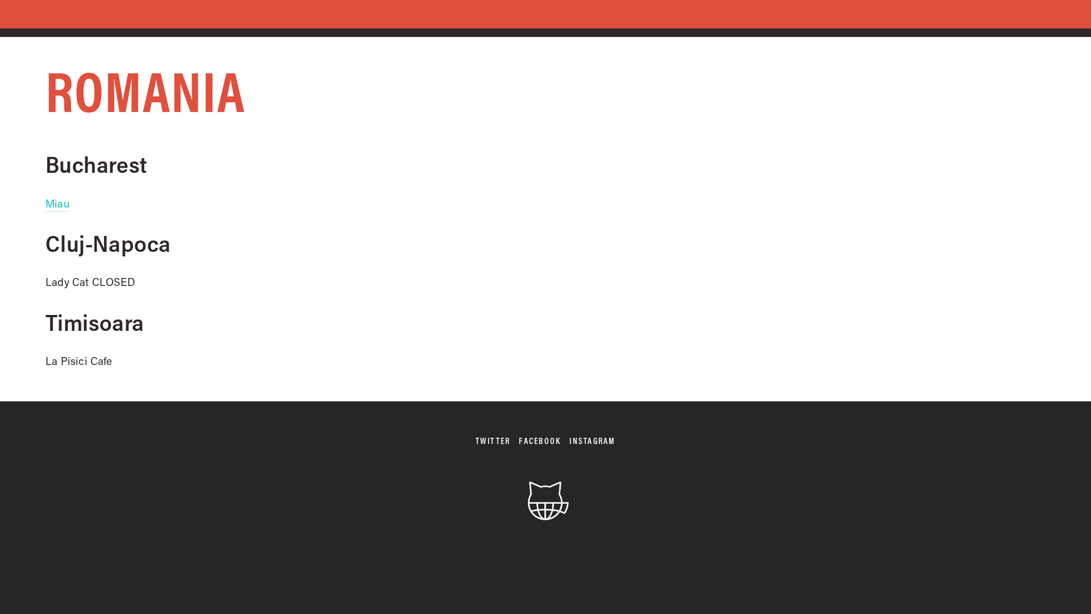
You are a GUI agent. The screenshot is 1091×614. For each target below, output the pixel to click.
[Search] (157, 14)
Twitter (493, 440)
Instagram (592, 440)
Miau (57, 203)
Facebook (540, 440)
